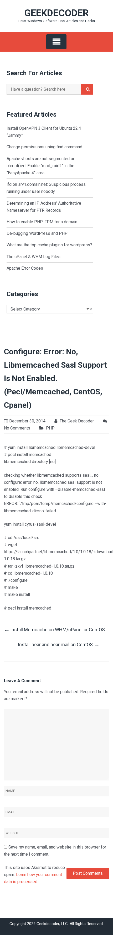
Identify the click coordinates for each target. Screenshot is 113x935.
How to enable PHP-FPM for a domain (42, 221)
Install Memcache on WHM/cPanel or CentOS (54, 629)
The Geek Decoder (76, 420)
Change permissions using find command (44, 146)
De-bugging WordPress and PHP (37, 233)
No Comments (17, 428)
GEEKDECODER (56, 13)
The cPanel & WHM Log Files (33, 256)
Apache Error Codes (25, 268)
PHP (50, 428)
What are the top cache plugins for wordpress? (49, 244)
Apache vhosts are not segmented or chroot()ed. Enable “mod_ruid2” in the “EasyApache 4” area (40, 165)
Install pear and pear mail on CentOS (59, 644)
